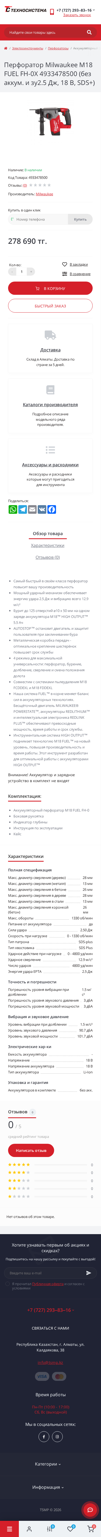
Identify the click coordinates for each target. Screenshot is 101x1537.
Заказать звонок (77, 15)
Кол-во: (15, 264)
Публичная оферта (48, 1283)
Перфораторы (58, 48)
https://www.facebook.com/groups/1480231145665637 (44, 1436)
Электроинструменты (27, 48)
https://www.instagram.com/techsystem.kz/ (57, 1436)
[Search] (89, 32)
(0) (25, 185)
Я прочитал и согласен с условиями (48, 1286)
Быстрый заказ (50, 306)
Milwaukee (44, 193)
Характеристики (47, 545)
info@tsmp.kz (50, 1362)
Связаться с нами (50, 1328)
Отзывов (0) (48, 557)
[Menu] (9, 1529)
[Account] (29, 1529)
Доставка (50, 350)
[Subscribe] (89, 1273)
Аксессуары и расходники (50, 465)
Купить (80, 219)
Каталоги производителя (50, 405)
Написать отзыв (31, 1150)
